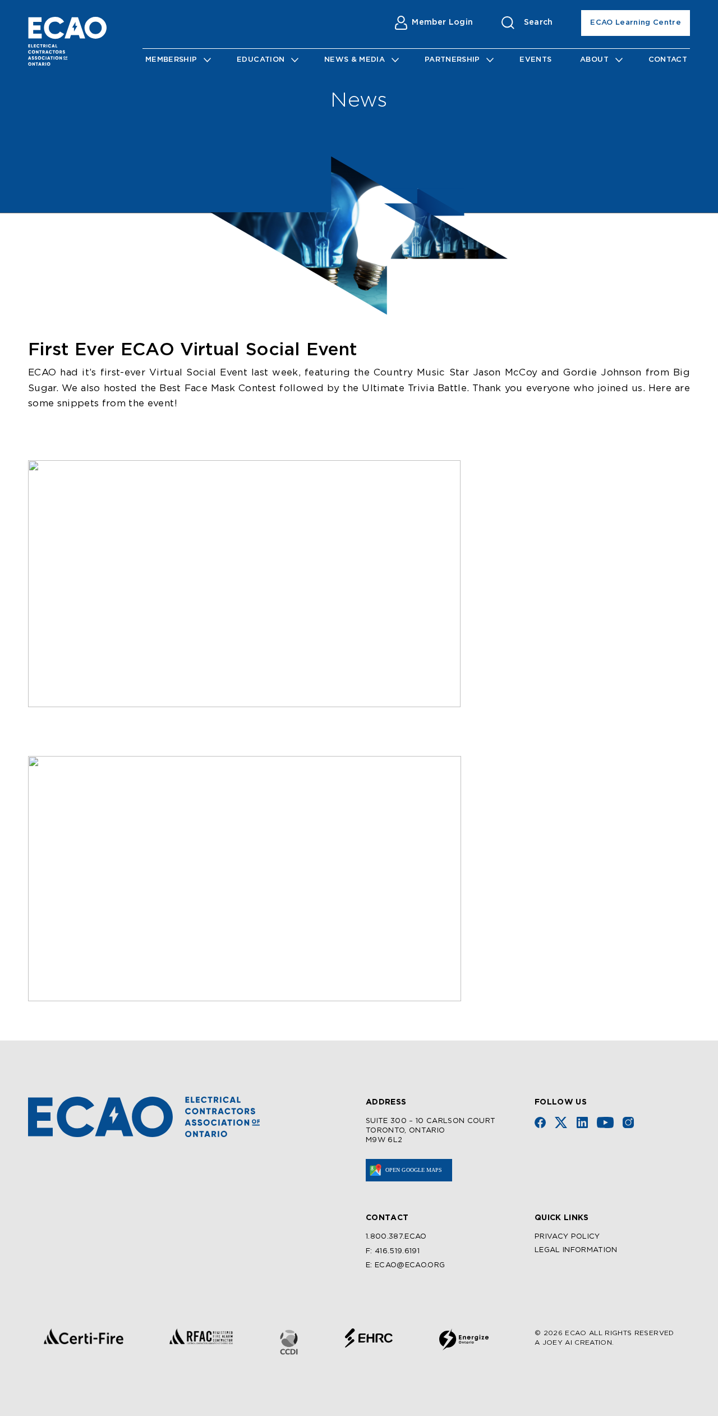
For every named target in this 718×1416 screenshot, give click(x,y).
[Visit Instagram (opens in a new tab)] (628, 1122)
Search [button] (538, 22)
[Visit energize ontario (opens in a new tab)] (464, 1339)
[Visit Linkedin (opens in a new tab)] (582, 1122)
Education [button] (260, 60)
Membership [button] (171, 60)
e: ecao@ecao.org (405, 1265)
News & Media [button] (354, 60)
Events (535, 60)
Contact (667, 60)
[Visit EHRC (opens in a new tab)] (369, 1338)
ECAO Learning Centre (635, 23)
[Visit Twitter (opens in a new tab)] (561, 1122)
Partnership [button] (452, 60)
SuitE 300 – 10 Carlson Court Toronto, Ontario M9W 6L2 (431, 1130)
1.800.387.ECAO (396, 1237)
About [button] (594, 60)
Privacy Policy (567, 1237)
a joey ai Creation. (574, 1343)
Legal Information (576, 1250)
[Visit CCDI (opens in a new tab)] (289, 1342)
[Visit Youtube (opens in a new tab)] (605, 1122)
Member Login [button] (442, 22)
